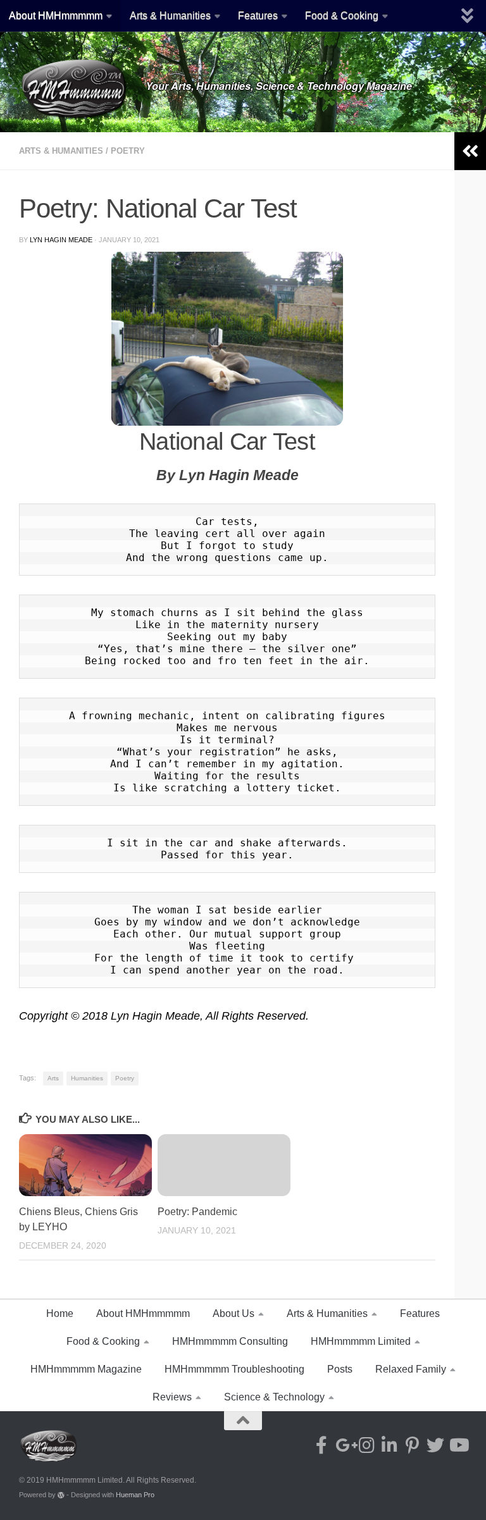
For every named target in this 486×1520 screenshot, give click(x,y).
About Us (233, 1313)
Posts (339, 1369)
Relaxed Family (410, 1369)
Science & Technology (274, 1397)
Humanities (87, 1078)
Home (59, 1313)
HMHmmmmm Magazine (86, 1369)
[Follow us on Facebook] (321, 1445)
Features (258, 15)
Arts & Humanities (170, 15)
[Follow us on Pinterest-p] (412, 1445)
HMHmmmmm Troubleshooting (234, 1369)
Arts (53, 1078)
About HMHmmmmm (56, 15)
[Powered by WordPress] (61, 1495)
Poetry (128, 151)
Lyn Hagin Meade (61, 240)
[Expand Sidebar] (470, 151)
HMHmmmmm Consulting (230, 1341)
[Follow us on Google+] (344, 1445)
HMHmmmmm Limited (361, 1341)
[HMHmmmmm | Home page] (76, 88)
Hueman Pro (135, 1494)
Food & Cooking (341, 15)
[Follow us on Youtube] (458, 1445)
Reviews (172, 1397)
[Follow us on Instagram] (367, 1445)
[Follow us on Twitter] (435, 1445)
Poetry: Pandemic (197, 1211)
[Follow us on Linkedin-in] (390, 1445)
